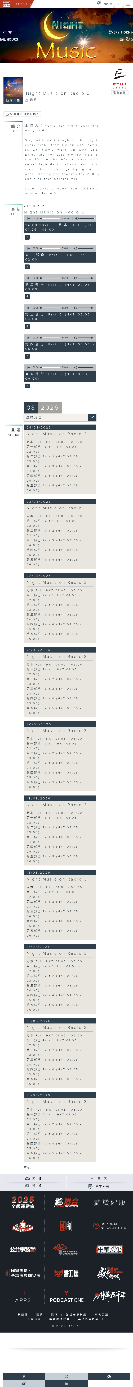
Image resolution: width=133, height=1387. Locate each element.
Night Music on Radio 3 (54, 212)
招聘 (40, 1314)
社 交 (102, 1178)
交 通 (37, 1178)
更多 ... (28, 1168)
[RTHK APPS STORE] (23, 1296)
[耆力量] (66, 1273)
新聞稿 (24, 1314)
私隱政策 (35, 1319)
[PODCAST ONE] (66, 1296)
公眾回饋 (102, 1186)
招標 (55, 1314)
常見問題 (102, 1314)
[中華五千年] (109, 1296)
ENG (106, 4)
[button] (28, 218)
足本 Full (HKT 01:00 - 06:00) (55, 664)
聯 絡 (37, 1185)
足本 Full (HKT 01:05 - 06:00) (55, 442)
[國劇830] (66, 1226)
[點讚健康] (109, 1202)
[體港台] (66, 1202)
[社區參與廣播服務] (66, 1249)
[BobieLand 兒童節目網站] (23, 1226)
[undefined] (99, 2)
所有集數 (13, 100)
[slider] (87, 218)
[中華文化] (109, 1249)
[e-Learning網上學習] (109, 1226)
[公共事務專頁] (23, 1249)
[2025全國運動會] (23, 1202)
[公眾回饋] (91, 1186)
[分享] (93, 1178)
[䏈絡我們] (27, 1185)
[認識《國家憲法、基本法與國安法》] (23, 1273)
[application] (59, 218)
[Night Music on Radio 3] (27, 237)
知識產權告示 (77, 1314)
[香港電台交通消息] (27, 1178)
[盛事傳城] (109, 1273)
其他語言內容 (89, 1319)
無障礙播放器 (60, 1319)
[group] (76, 218)
